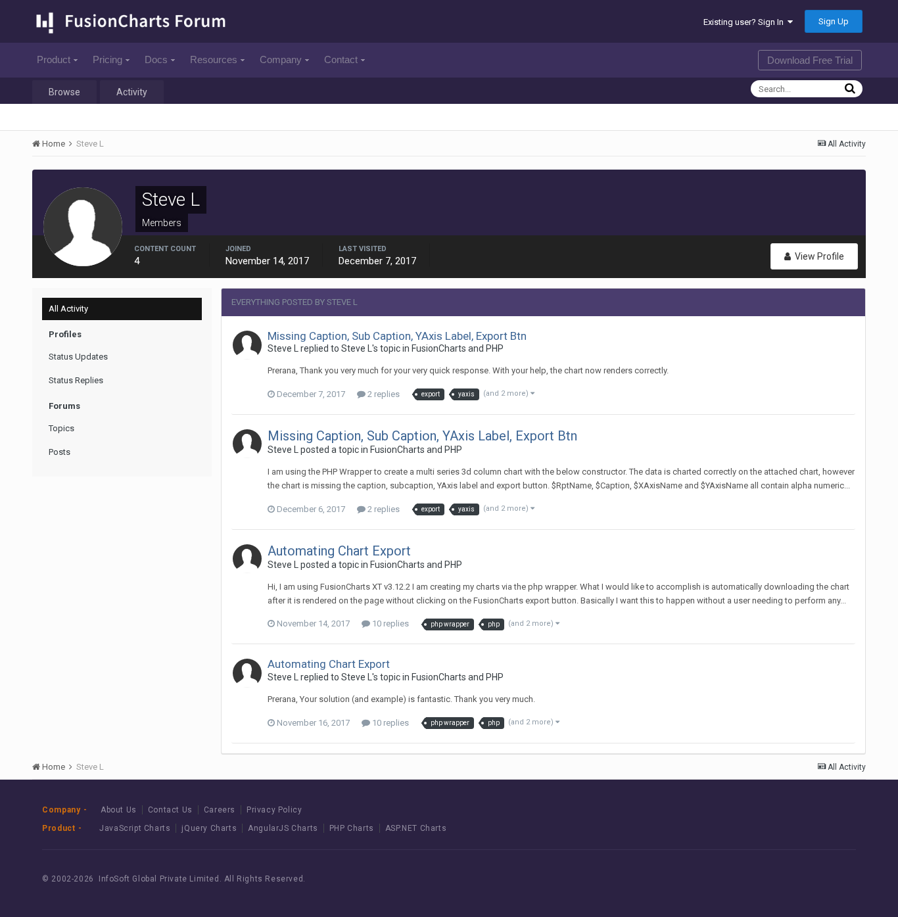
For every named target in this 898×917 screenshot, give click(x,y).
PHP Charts (351, 828)
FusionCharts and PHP (458, 348)
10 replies (389, 623)
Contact (341, 59)
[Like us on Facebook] (770, 878)
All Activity (68, 309)
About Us (119, 809)
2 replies (383, 394)
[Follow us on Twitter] (800, 878)
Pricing (107, 59)
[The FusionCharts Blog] (740, 878)
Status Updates (78, 357)
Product (53, 59)
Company (281, 59)
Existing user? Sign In (745, 22)
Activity (131, 92)
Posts (59, 452)
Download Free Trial (810, 60)
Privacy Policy (274, 809)
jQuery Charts (209, 828)
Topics (61, 428)
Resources (213, 59)
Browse (64, 92)
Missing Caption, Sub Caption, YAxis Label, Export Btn (397, 335)
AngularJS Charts (283, 828)
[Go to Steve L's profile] (247, 345)
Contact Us (170, 809)
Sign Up (833, 21)
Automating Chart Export (339, 551)
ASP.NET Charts (415, 828)
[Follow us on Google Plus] (829, 878)
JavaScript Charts (134, 828)
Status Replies (76, 380)
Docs (156, 59)
